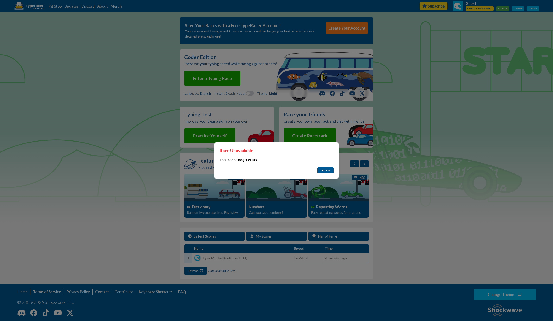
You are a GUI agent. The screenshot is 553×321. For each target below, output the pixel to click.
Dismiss (325, 170)
